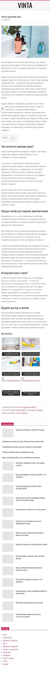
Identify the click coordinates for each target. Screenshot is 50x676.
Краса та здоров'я (10, 649)
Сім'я (5, 661)
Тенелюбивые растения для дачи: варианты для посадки (22, 446)
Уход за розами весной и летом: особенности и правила (21, 457)
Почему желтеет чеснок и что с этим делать (31, 509)
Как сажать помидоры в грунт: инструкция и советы (30, 463)
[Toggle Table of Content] (12, 138)
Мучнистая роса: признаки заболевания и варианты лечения (30, 533)
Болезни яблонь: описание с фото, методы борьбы (30, 557)
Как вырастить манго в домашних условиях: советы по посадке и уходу (30, 498)
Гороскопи (7, 637)
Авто (5, 634)
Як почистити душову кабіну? (24, 407)
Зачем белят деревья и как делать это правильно (29, 580)
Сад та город (8, 658)
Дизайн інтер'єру (10, 640)
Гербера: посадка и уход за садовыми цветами (18, 452)
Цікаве (5, 664)
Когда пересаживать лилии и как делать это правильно (31, 475)
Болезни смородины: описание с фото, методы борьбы (29, 487)
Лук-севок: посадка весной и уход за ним (29, 602)
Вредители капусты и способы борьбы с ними (31, 544)
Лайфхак (6, 20)
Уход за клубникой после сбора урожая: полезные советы (29, 568)
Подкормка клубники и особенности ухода (30, 429)
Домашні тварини (10, 646)
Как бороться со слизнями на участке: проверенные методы (28, 522)
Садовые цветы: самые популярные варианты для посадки (31, 592)
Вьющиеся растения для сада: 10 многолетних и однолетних (23, 441)
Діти (5, 643)
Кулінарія (7, 652)
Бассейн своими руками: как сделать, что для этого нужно (28, 615)
